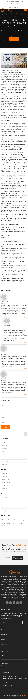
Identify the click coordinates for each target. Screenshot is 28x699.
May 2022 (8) (5, 485)
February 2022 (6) (6, 476)
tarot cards (4, 464)
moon (8, 523)
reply (5, 427)
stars (15, 520)
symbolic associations (7, 507)
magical (21, 523)
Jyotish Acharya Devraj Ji (16, 66)
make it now (14, 39)
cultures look (5, 504)
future (14, 523)
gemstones (3, 637)
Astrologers (4, 660)
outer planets (5, 510)
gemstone (4, 458)
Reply (25, 317)
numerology (5, 461)
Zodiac (3, 442)
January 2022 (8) (6, 473)
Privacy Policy (4, 663)
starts (3, 451)
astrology (22, 520)
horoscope (4, 448)
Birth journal (4, 644)
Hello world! (5, 497)
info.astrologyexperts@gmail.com (14, 4)
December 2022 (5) (6, 479)
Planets (10, 520)
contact (3, 665)
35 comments (6, 66)
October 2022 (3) (6, 482)
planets (3, 455)
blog (2, 658)
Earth (3, 523)
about (2, 655)
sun (3, 527)
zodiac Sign (4, 500)
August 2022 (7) (5, 488)
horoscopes (4, 634)
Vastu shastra (5, 445)
